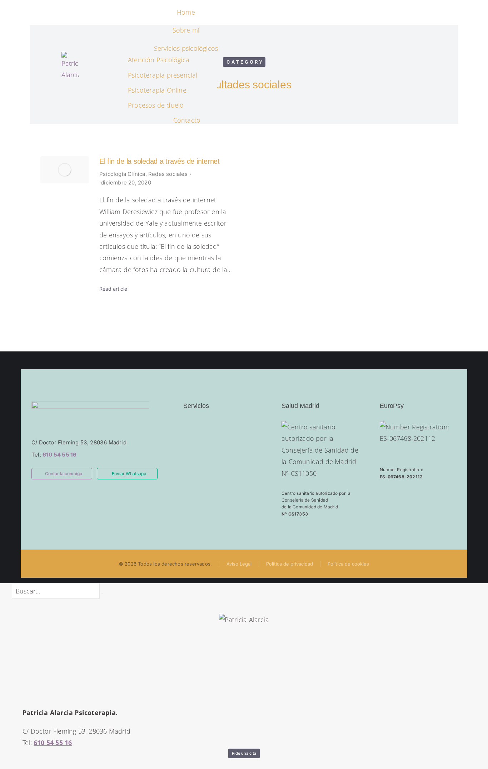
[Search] (102, 593)
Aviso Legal (239, 564)
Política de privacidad (289, 564)
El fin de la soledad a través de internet (159, 161)
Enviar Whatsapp (129, 473)
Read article (113, 289)
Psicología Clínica (122, 174)
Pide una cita (244, 753)
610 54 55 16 (59, 454)
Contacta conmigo (63, 473)
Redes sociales (168, 174)
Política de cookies (348, 564)
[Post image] (64, 169)
